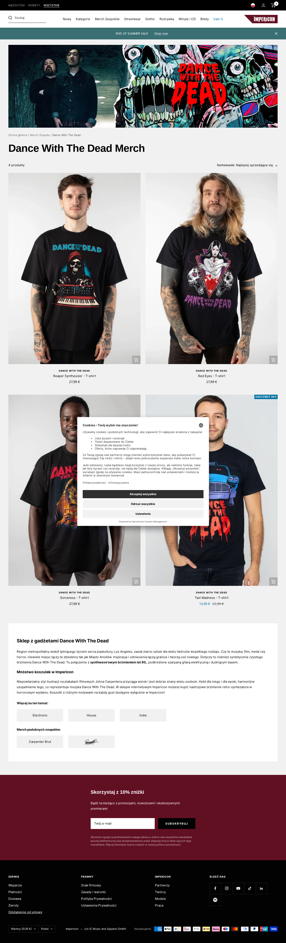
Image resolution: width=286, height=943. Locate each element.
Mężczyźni (16, 5)
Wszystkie (52, 5)
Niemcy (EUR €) (21, 928)
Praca (159, 905)
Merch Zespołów (107, 19)
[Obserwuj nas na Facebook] (215, 888)
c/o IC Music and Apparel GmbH (105, 928)
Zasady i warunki (93, 892)
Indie (143, 715)
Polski (45, 928)
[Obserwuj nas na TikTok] (250, 888)
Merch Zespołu (40, 135)
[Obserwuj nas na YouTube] (238, 888)
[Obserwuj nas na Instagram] (227, 888)
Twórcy (160, 892)
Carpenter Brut (40, 742)
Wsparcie (15, 885)
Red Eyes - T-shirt (211, 376)
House (91, 715)
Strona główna (17, 135)
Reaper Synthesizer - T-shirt (74, 376)
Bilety (204, 19)
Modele (160, 899)
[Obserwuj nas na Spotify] (215, 900)
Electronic (40, 715)
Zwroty (13, 905)
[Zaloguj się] (263, 5)
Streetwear (132, 19)
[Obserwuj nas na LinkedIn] (261, 888)
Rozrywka (167, 19)
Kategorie (83, 19)
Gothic (150, 19)
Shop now (161, 33)
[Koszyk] (273, 5)
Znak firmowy (91, 885)
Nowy (67, 19)
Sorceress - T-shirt (74, 598)
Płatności (15, 892)
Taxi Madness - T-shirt (211, 598)
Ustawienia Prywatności (98, 905)
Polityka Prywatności (96, 899)
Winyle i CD (187, 19)
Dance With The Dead (74, 370)
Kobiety (34, 5)
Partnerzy (162, 885)
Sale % (218, 19)
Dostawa (14, 899)
